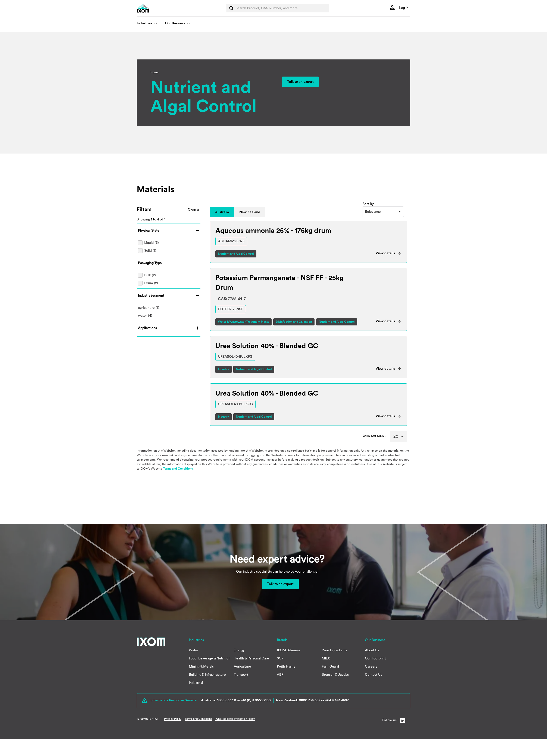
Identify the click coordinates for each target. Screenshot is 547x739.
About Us (372, 650)
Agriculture (242, 666)
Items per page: (374, 435)
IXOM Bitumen (288, 650)
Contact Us (373, 674)
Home (154, 72)
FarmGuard (330, 666)
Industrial (196, 682)
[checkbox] (168, 243)
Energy (239, 650)
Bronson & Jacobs (335, 674)
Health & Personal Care (251, 658)
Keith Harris (286, 666)
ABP (280, 674)
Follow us (389, 720)
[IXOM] (152, 8)
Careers (371, 666)
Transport (241, 674)
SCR (280, 658)
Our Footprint (375, 658)
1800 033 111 (226, 700)
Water (194, 650)
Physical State (148, 230)
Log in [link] (403, 8)
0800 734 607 (309, 700)
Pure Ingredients (334, 650)
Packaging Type (150, 263)
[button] (222, 212)
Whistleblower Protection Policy (235, 718)
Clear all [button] (194, 209)
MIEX (326, 658)
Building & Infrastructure (207, 674)
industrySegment (151, 295)
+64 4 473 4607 (337, 700)
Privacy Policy (172, 718)
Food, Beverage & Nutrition (209, 658)
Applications (147, 328)
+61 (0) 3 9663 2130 (256, 700)
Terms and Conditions (198, 718)
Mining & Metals (201, 666)
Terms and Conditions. (178, 468)
